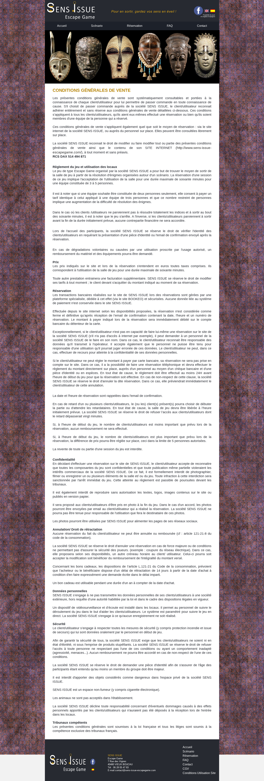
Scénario (97, 25)
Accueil (62, 25)
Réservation (134, 25)
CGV (186, 768)
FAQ (170, 25)
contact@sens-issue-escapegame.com (135, 770)
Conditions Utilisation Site (199, 773)
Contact (202, 25)
